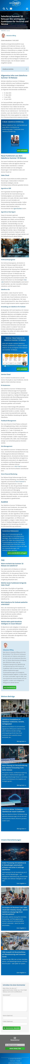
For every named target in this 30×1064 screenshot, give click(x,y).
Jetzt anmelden (22, 369)
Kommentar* (6, 995)
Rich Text (17, 466)
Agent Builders (17, 208)
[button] (15, 69)
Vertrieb (8, 30)
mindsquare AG (18, 1063)
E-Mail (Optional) (8, 1021)
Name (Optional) (7, 1015)
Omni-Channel (19, 481)
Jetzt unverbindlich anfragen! (17, 553)
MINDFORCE (3, 30)
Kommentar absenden (13, 1028)
